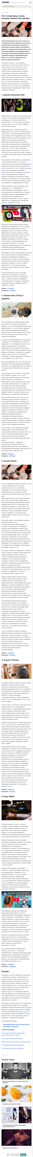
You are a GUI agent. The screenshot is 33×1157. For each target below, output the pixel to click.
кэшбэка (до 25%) (23, 1011)
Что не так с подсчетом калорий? (12, 1038)
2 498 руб (12, 966)
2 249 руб (11, 964)
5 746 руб (11, 454)
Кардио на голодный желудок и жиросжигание (16, 1041)
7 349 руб (11, 653)
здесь (10, 786)
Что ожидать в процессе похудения (12, 1048)
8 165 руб (12, 655)
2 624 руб (11, 789)
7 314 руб (10, 288)
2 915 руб (12, 791)
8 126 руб (12, 290)
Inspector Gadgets (25, 1007)
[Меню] (30, 3)
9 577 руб (12, 456)
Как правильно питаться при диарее (13, 1045)
